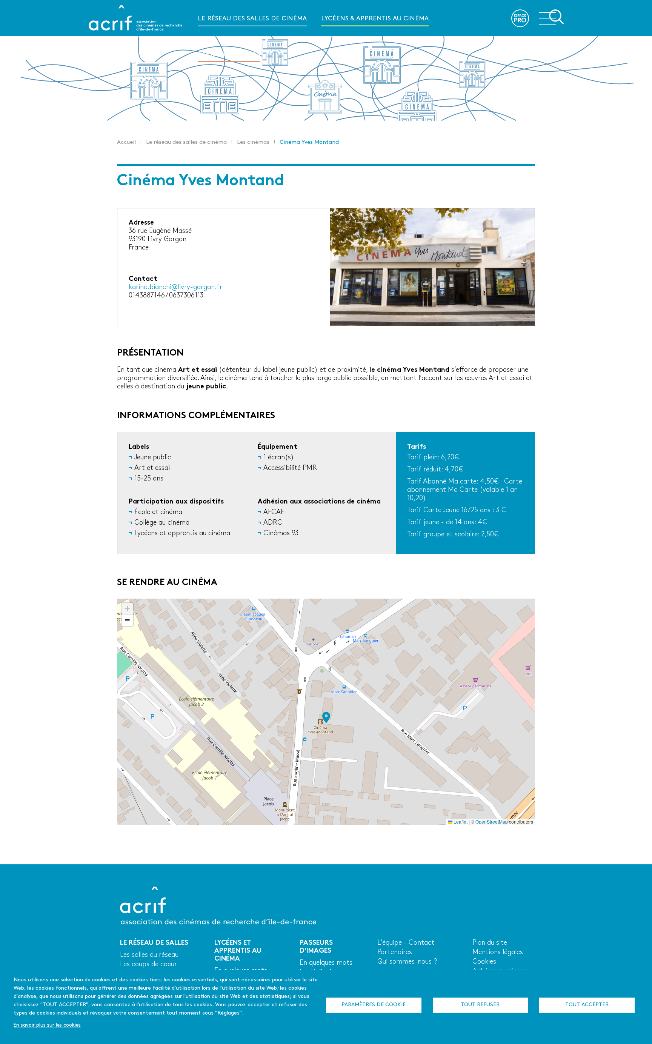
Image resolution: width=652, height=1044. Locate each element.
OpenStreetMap (491, 821)
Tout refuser (480, 1005)
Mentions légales (497, 952)
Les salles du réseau (149, 955)
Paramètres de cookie (373, 1005)
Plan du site (489, 943)
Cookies (484, 961)
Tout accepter (587, 1005)
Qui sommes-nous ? (407, 961)
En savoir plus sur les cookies (47, 1025)
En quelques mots (326, 963)
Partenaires (394, 952)
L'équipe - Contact (405, 943)
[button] (326, 717)
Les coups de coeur (148, 964)
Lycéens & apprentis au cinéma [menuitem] (375, 18)
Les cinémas (253, 142)
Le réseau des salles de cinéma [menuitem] (252, 18)
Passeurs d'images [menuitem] (229, 54)
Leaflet (459, 821)
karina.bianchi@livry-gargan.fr (175, 287)
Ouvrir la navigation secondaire (551, 17)
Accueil (126, 142)
